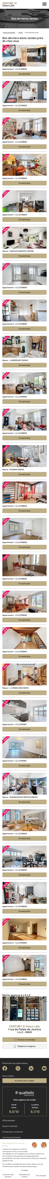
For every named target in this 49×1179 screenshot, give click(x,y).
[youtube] (44, 1068)
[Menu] (44, 4)
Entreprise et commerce (12, 1132)
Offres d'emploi (8, 1120)
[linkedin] (31, 1068)
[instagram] (18, 1068)
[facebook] (4, 1068)
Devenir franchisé (9, 1126)
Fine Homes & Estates (11, 1137)
